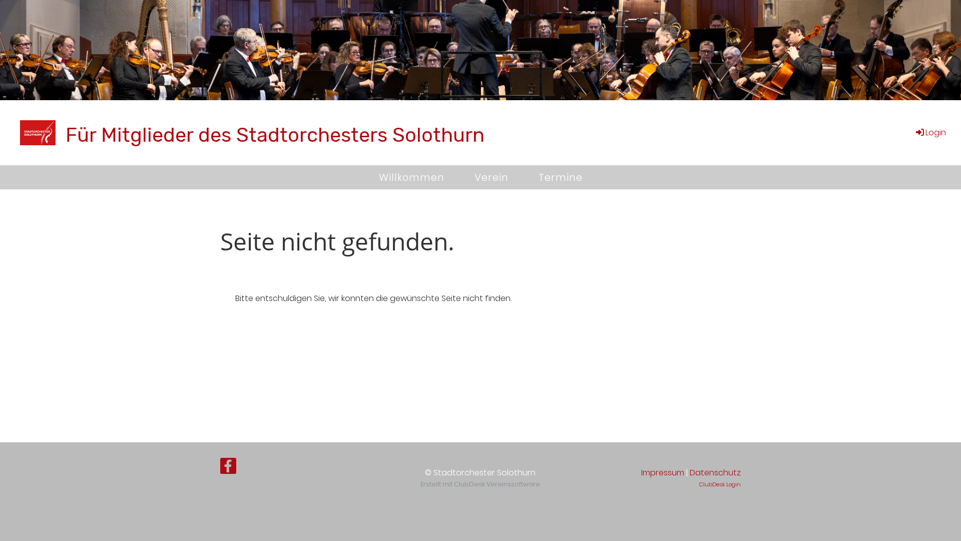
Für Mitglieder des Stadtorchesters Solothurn (275, 135)
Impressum (662, 472)
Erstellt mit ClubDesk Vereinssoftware (480, 484)
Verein (491, 177)
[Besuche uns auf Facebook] (228, 468)
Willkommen (411, 177)
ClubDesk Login (720, 484)
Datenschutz (715, 472)
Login (935, 132)
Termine (561, 177)
